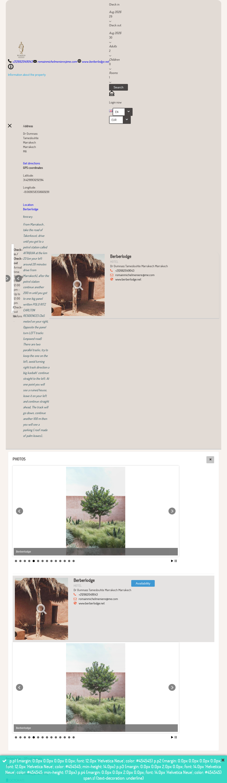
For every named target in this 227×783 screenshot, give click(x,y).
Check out (115, 25)
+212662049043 (124, 270)
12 (65, 561)
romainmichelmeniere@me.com (135, 275)
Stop (176, 561)
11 (60, 561)
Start (172, 561)
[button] (118, 87)
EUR (114, 120)
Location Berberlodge (31, 207)
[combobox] (123, 112)
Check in (114, 4)
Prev (18, 278)
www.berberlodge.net (128, 279)
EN (116, 112)
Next (6, 278)
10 (56, 561)
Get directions (31, 163)
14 (73, 561)
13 (69, 561)
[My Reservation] (111, 95)
